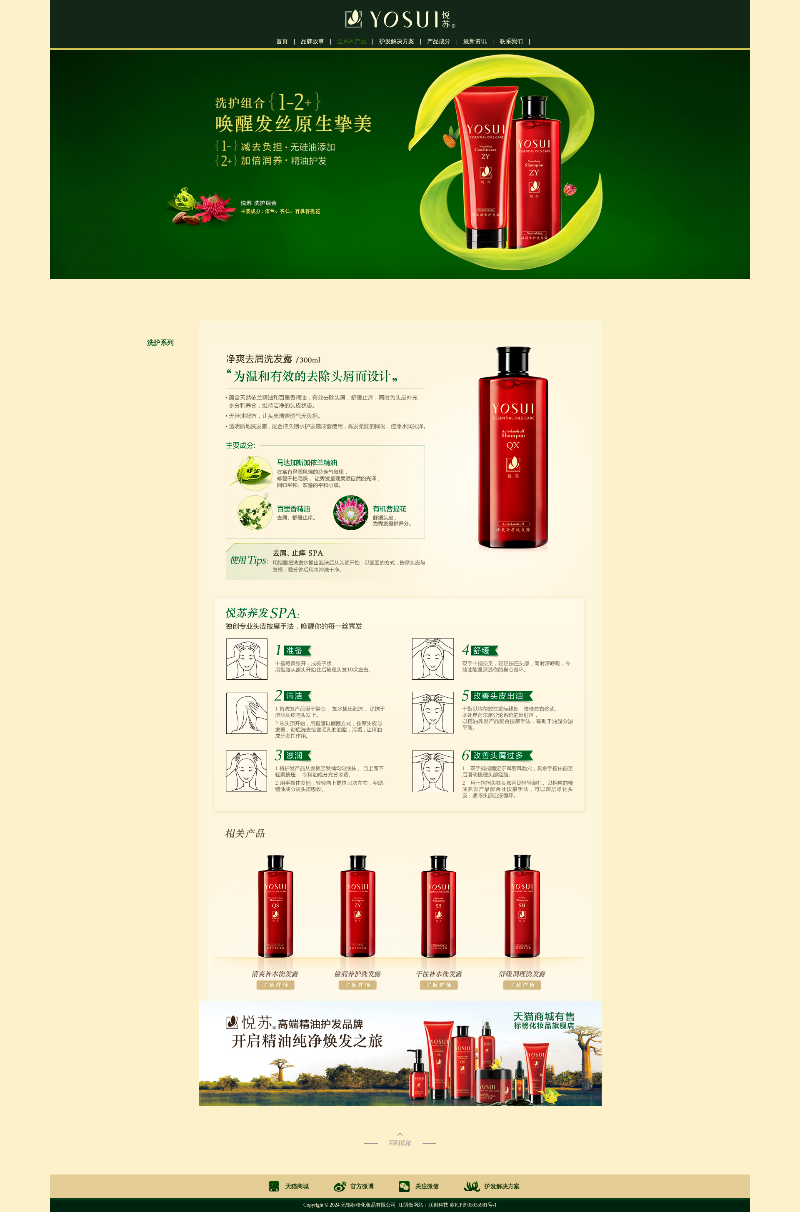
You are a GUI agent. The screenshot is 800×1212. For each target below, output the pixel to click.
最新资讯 (475, 42)
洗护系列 (160, 342)
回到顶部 (400, 1143)
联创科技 (438, 1205)
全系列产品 (351, 42)
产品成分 (438, 42)
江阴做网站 (410, 1205)
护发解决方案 (396, 42)
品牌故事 (312, 42)
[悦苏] (400, 28)
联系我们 (511, 42)
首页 (282, 42)
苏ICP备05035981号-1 (473, 1205)
